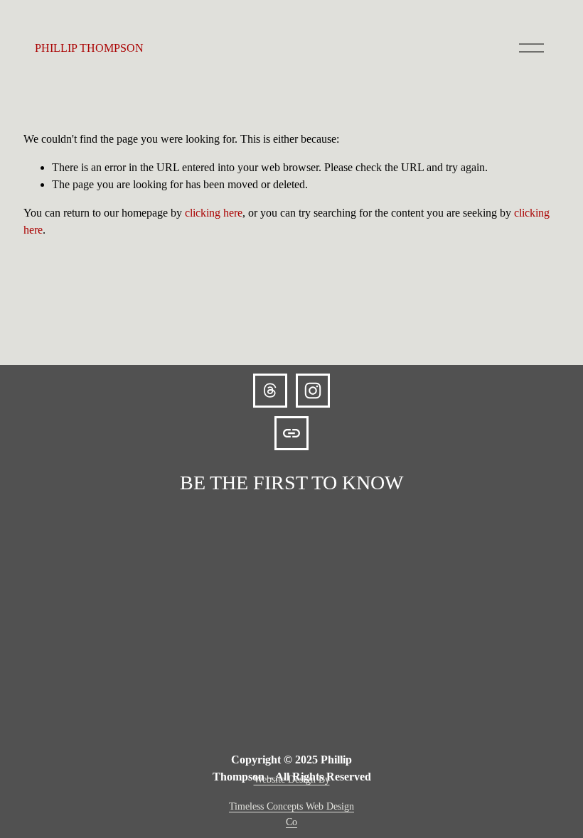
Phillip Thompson (89, 48)
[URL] (291, 433)
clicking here (213, 213)
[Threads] (270, 391)
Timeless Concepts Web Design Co (291, 813)
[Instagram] (313, 391)
